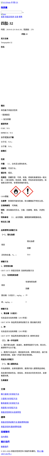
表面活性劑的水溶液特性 (11, 412)
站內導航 (4, 437)
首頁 (3, 17)
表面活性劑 (9, 17)
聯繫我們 (4, 447)
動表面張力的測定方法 (10, 403)
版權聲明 (5, 432)
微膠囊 (4, 7)
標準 (20, 17)
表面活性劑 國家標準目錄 (11, 427)
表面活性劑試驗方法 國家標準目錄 (15, 422)
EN (16, 2)
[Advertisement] (24, 78)
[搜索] (23, 12)
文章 (16, 17)
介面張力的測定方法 (9, 399)
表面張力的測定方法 (9, 408)
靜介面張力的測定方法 (10, 394)
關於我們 (5, 442)
